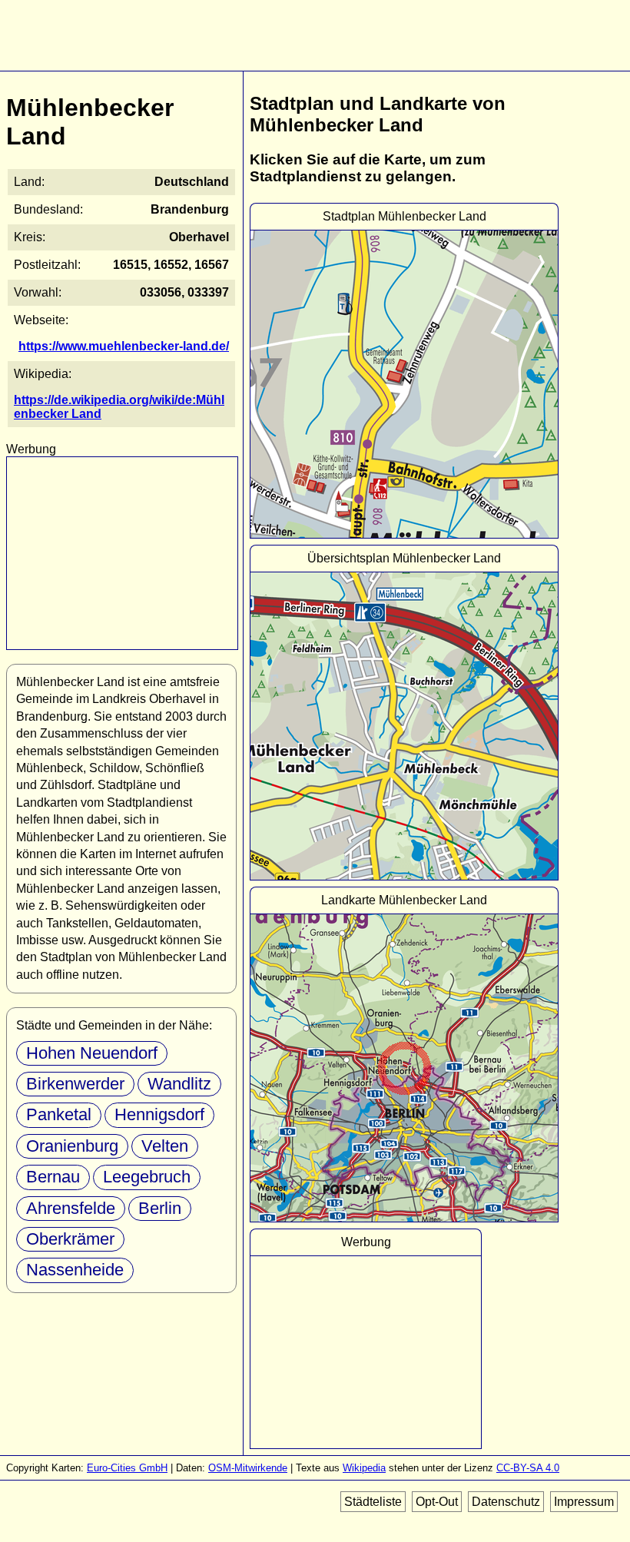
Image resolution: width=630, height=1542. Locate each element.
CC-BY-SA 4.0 (527, 1468)
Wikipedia (364, 1468)
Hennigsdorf (159, 1114)
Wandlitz (179, 1083)
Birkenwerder (75, 1083)
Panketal (58, 1114)
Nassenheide (75, 1269)
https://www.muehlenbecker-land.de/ (123, 346)
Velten (164, 1146)
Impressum (584, 1501)
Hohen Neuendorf (92, 1053)
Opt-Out (437, 1501)
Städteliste (373, 1501)
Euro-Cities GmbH (127, 1468)
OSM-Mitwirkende (247, 1468)
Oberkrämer (70, 1239)
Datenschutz (506, 1501)
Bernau (53, 1176)
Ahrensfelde (70, 1208)
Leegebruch (147, 1176)
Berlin (159, 1208)
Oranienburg (72, 1146)
